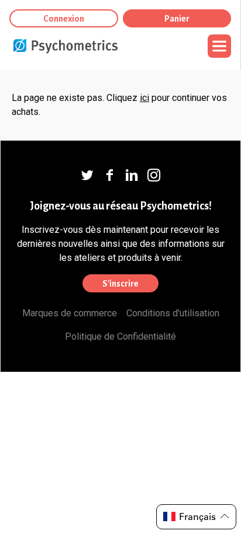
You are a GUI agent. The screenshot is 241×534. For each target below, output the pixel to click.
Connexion (63, 18)
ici (144, 97)
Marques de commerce (69, 313)
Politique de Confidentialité (120, 336)
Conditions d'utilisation (172, 313)
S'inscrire (120, 283)
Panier (177, 18)
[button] (196, 516)
